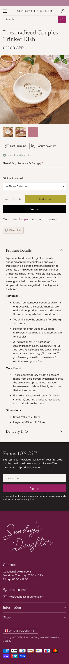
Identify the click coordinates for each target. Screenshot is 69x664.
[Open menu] (5, 11)
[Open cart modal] (63, 11)
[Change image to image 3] (33, 132)
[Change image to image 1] (8, 132)
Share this (15, 230)
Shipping (24, 219)
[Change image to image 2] (20, 132)
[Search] (62, 19)
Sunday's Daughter (34, 637)
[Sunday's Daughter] (34, 11)
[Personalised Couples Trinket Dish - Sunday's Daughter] (34, 89)
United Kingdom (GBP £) (21, 631)
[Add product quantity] (19, 199)
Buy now (35, 209)
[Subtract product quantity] (6, 199)
